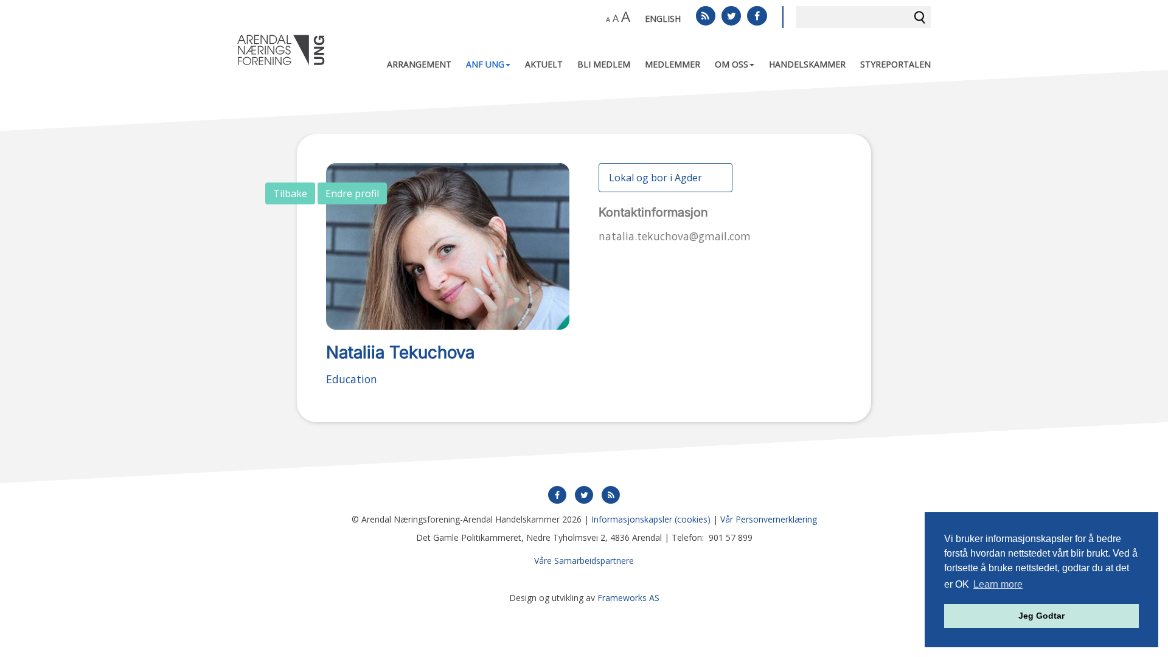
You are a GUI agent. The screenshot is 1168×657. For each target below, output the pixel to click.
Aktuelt (544, 64)
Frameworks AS (628, 597)
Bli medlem (603, 64)
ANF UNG (485, 64)
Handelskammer (807, 64)
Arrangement (419, 64)
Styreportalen (895, 64)
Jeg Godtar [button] (1041, 615)
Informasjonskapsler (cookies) (651, 519)
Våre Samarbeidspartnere (584, 560)
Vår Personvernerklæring (768, 519)
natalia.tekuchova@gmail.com (675, 236)
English (663, 18)
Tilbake (290, 193)
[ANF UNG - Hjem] (281, 50)
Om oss (731, 64)
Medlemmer (672, 64)
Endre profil (352, 193)
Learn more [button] (998, 584)
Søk (920, 17)
